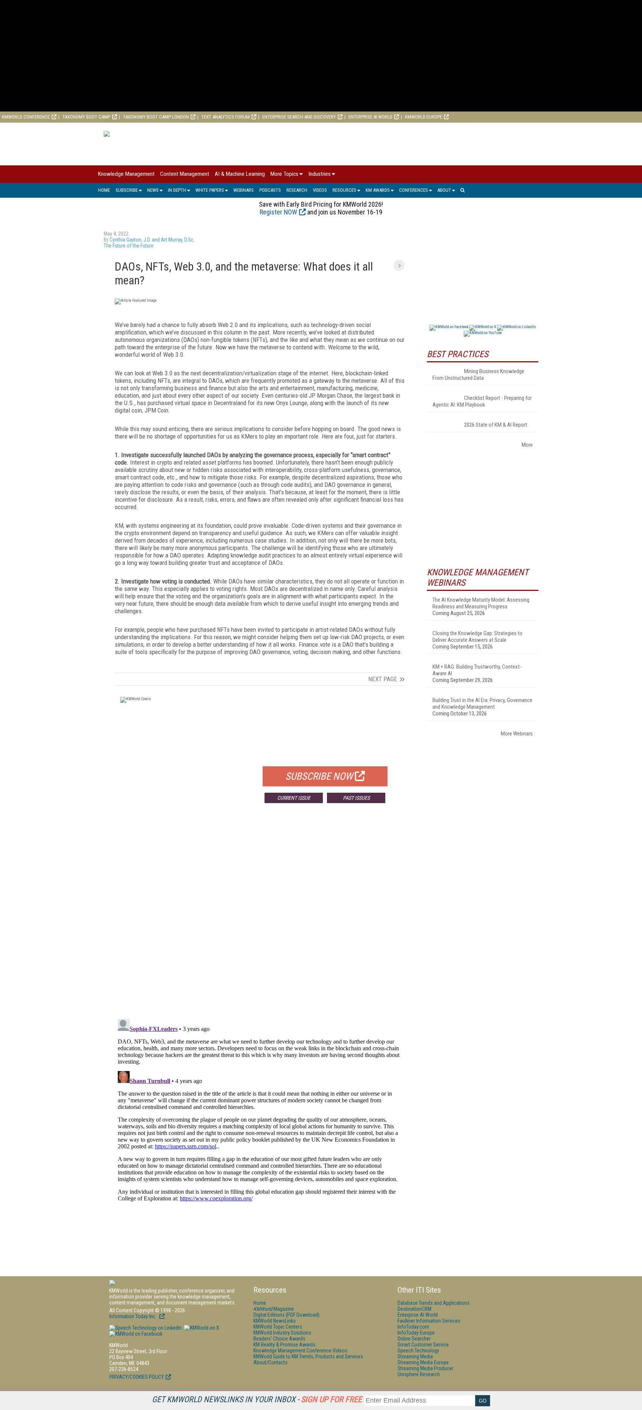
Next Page (382, 679)
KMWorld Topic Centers (277, 1327)
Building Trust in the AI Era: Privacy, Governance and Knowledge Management (482, 703)
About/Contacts (270, 1362)
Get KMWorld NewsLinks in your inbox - (257, 1399)
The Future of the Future (128, 246)
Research (296, 190)
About (444, 190)
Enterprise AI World (370, 117)
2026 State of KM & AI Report (495, 424)
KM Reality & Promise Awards (284, 1345)
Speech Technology (418, 1351)
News (153, 190)
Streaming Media (415, 1356)
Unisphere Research (419, 1374)
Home (104, 190)
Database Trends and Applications (434, 1303)
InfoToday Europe (416, 1333)
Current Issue (293, 798)
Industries (319, 174)
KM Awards (378, 190)
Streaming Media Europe (423, 1362)
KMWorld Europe (423, 117)
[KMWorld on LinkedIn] (145, 1328)
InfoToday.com (413, 1327)
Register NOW (278, 212)
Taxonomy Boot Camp (86, 117)
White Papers (209, 190)
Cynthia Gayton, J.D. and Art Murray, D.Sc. (152, 240)
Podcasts (270, 190)
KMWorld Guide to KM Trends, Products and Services (308, 1356)
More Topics (284, 174)
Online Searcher (414, 1339)
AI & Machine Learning (240, 174)
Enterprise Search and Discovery (299, 117)
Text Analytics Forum (225, 117)
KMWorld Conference (26, 117)
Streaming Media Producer (425, 1368)
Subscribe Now (319, 776)
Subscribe (127, 190)
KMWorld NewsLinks (274, 1321)
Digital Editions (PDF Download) (286, 1315)
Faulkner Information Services (429, 1321)
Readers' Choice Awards (279, 1339)
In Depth (177, 190)
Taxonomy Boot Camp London (156, 117)
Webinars (243, 190)
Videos (320, 190)
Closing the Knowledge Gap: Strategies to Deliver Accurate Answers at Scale (477, 636)
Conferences (413, 190)
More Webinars (517, 733)
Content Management (184, 174)
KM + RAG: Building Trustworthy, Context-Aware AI (477, 670)
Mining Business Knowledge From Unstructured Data (478, 374)
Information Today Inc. (133, 1316)
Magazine (273, 1309)
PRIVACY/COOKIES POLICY (136, 1377)
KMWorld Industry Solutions (282, 1333)
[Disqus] (260, 919)
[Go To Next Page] (399, 265)
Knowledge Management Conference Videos (300, 1351)
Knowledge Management (126, 174)
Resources (344, 190)
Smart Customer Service (423, 1345)
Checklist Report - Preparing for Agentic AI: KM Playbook (482, 401)
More (527, 445)
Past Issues (356, 798)
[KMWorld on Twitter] (201, 1328)
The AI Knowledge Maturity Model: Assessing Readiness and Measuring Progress (480, 603)
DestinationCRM (414, 1309)
